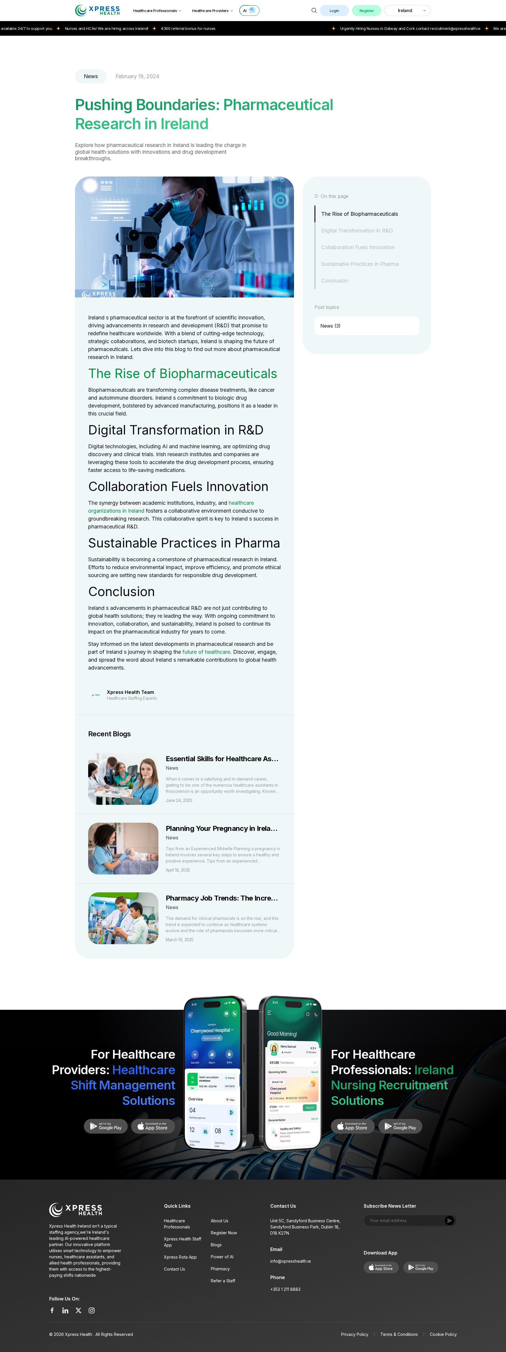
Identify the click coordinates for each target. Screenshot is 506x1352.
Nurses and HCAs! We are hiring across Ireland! (67, 28)
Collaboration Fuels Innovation (358, 247)
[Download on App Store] (106, 1126)
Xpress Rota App (180, 1257)
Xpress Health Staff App (182, 1241)
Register (367, 10)
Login (334, 10)
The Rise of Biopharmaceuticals (359, 214)
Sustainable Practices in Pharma (360, 264)
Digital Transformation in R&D (357, 230)
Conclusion (334, 281)
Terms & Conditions (399, 1334)
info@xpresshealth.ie (290, 1261)
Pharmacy (220, 1268)
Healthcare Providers (210, 10)
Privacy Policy (354, 1334)
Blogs (216, 1244)
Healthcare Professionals (155, 10)
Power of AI (222, 1256)
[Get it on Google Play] (153, 1126)
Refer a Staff (223, 1280)
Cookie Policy (443, 1334)
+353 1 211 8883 (285, 1289)
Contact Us (174, 1269)
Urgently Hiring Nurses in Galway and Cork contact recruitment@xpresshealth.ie (371, 28)
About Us (219, 1220)
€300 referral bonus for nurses (149, 28)
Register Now (224, 1232)
